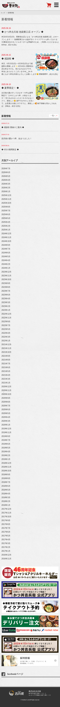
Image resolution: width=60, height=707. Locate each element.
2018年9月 (5, 474)
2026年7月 (5, 168)
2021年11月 (6, 348)
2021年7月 (5, 363)
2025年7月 (5, 210)
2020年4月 (5, 417)
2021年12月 (6, 344)
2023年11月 (6, 276)
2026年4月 (5, 180)
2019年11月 (6, 432)
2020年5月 (5, 413)
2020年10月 (6, 394)
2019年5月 (5, 448)
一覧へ (53, 116)
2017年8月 (5, 524)
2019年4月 (5, 451)
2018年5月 (5, 490)
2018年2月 (5, 501)
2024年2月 (5, 264)
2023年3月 (5, 302)
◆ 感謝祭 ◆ (7, 58)
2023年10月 (6, 279)
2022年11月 (6, 318)
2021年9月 (5, 356)
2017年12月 (6, 509)
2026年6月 (5, 172)
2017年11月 (6, 513)
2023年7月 (5, 291)
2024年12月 (6, 233)
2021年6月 (5, 367)
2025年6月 (5, 214)
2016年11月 (6, 559)
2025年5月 (5, 218)
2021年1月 (5, 383)
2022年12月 (6, 314)
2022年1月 (5, 341)
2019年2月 (5, 455)
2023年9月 (5, 283)
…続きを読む (12, 45)
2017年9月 (5, 520)
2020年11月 (6, 390)
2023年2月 (5, 306)
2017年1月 (5, 551)
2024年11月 (6, 237)
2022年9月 (5, 321)
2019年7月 (5, 440)
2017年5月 (5, 536)
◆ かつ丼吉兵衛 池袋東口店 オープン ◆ (22, 32)
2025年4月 (5, 222)
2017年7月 (5, 528)
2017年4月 (5, 539)
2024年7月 (5, 249)
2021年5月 (5, 371)
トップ (3, 13)
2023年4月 (5, 298)
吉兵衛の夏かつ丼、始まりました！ (16, 138)
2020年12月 (6, 386)
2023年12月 (6, 272)
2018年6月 (5, 486)
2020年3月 (5, 421)
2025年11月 (6, 199)
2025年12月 (6, 195)
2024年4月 (5, 260)
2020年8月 (5, 402)
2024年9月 (5, 245)
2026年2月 (5, 188)
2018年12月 (6, 463)
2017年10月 (6, 516)
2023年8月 (5, 287)
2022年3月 (5, 337)
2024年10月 (6, 241)
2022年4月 (5, 333)
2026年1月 (5, 191)
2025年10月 (6, 203)
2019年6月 (5, 444)
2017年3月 (5, 543)
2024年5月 (5, 256)
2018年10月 (6, 471)
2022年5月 (5, 329)
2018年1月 (5, 505)
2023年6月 (5, 295)
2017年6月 (5, 532)
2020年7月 (5, 406)
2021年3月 (5, 379)
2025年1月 (5, 230)
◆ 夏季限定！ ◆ (10, 88)
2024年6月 (5, 253)
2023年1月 (5, 310)
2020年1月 (5, 425)
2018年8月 (5, 478)
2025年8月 (5, 207)
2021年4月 (5, 375)
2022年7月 (5, 325)
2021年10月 (6, 352)
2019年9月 (5, 436)
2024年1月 (5, 268)
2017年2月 (5, 547)
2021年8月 (5, 360)
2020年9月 (5, 398)
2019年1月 (5, 459)
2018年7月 (5, 482)
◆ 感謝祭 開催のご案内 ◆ (12, 127)
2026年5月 (5, 176)
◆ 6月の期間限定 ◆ (10, 149)
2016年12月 (6, 555)
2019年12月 (6, 428)
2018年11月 (6, 467)
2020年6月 (5, 409)
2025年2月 (5, 226)
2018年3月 (5, 497)
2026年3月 (5, 184)
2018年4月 (5, 494)
